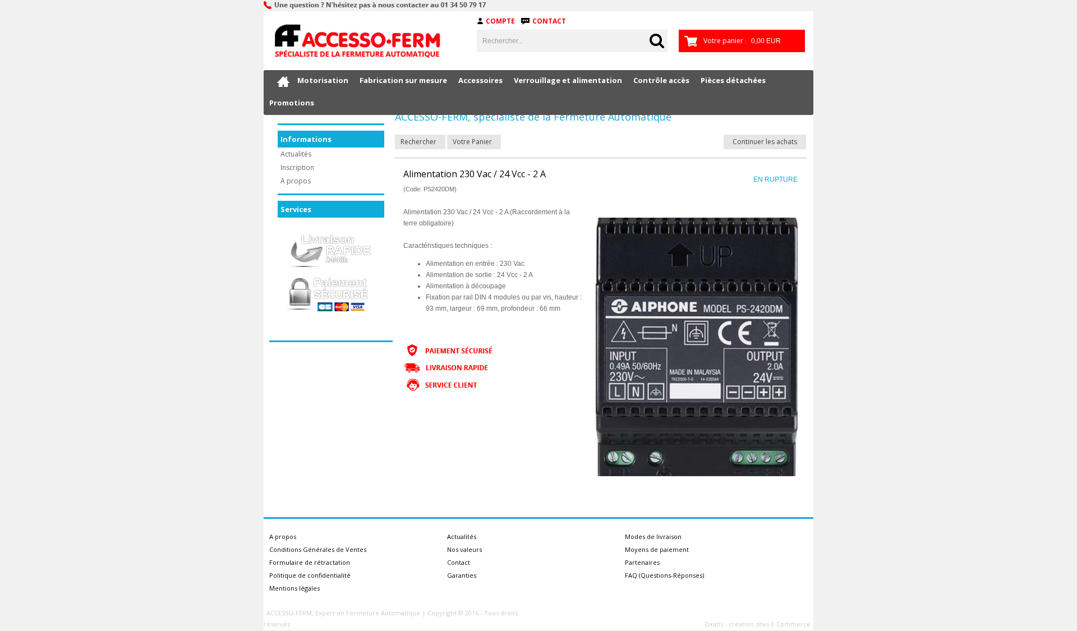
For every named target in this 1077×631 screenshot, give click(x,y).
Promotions (291, 103)
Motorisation (322, 80)
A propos (295, 181)
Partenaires (642, 562)
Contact (549, 21)
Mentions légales (294, 588)
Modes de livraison (653, 536)
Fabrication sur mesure (403, 80)
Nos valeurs (464, 549)
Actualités (295, 154)
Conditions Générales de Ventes (317, 549)
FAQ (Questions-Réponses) (664, 575)
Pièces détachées (733, 80)
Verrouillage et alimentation (568, 80)
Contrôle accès (661, 80)
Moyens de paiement (657, 549)
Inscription (297, 167)
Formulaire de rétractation (309, 562)
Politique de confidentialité (310, 575)
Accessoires (480, 80)
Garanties (461, 575)
